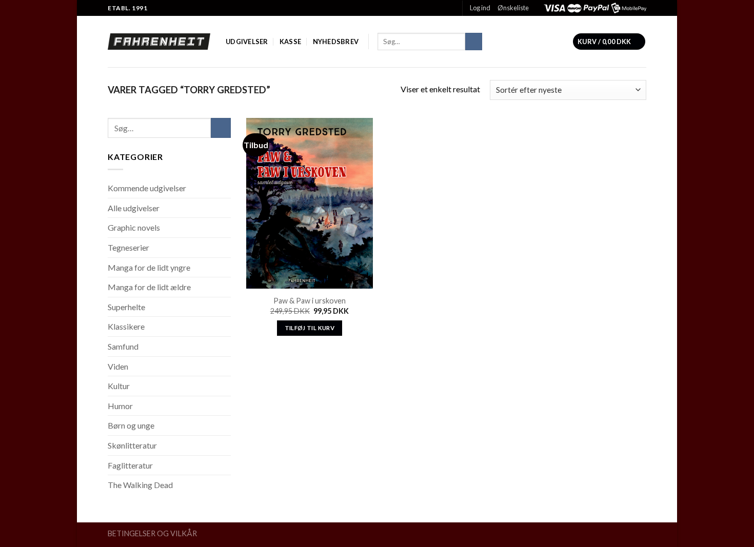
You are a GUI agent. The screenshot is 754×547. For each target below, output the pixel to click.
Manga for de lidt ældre (149, 287)
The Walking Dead (140, 485)
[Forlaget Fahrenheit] (159, 41)
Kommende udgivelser (147, 188)
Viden (118, 366)
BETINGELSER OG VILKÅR (152, 533)
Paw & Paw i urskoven (309, 300)
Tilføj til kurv (309, 328)
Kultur (119, 386)
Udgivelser (247, 41)
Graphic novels (134, 227)
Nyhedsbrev (336, 41)
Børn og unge (131, 425)
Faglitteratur (130, 465)
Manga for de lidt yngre (149, 267)
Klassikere (126, 326)
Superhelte (126, 307)
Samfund (123, 346)
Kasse (290, 41)
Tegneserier (128, 247)
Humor (120, 406)
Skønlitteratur (132, 445)
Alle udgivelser (134, 208)
